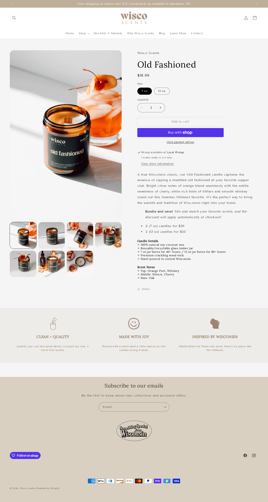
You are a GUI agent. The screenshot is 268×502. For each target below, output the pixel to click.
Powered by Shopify (48, 488)
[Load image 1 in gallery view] (23, 235)
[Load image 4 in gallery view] (108, 235)
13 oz (162, 91)
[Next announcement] (257, 3)
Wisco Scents (27, 488)
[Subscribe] (164, 407)
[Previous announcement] (11, 3)
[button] (14, 18)
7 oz (144, 91)
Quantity (143, 99)
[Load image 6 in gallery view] (51, 264)
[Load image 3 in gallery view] (80, 235)
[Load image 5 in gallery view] (23, 264)
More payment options (180, 141)
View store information (157, 163)
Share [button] (146, 289)
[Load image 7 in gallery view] (80, 264)
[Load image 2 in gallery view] (51, 235)
